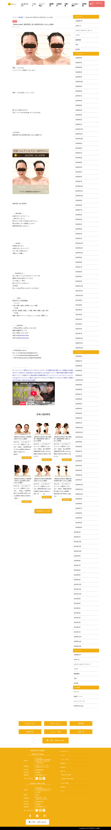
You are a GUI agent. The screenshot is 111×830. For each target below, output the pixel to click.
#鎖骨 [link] (66, 373)
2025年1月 (78, 124)
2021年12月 (79, 286)
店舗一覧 (67, 4)
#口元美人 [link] (19, 380)
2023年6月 (78, 214)
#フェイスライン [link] (23, 378)
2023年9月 (78, 200)
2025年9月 (78, 86)
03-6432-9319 (39, 801)
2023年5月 (78, 219)
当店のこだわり (55, 723)
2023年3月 (78, 229)
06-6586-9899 (39, 769)
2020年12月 (79, 338)
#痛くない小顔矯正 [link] (61, 370)
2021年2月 (78, 329)
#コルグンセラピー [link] (40, 370)
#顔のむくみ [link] (41, 373)
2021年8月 (78, 305)
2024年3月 (78, 172)
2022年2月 (78, 281)
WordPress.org (78, 706)
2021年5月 (78, 314)
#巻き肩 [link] (24, 380)
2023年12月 (79, 186)
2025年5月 (78, 105)
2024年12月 (79, 129)
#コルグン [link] (30, 370)
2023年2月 (78, 233)
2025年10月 (79, 81)
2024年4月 (78, 167)
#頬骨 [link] (62, 373)
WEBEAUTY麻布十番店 (67, 778)
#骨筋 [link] (25, 370)
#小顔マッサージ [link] (50, 373)
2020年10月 (79, 348)
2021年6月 (78, 310)
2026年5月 (78, 72)
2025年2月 (78, 119)
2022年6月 (78, 271)
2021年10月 (79, 295)
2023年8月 (78, 205)
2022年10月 (79, 252)
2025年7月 (78, 96)
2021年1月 (78, 333)
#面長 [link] (58, 373)
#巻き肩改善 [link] (31, 380)
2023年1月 (78, 238)
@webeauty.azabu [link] (23, 338)
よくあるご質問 (75, 4)
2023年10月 (79, 195)
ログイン (76, 691)
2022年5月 (78, 276)
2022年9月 (78, 257)
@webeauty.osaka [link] (23, 335)
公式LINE (38, 772)
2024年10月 (79, 138)
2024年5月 (78, 162)
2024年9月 (78, 143)
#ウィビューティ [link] (17, 370)
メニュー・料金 (42, 4)
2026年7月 (78, 62)
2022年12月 (79, 243)
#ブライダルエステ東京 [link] (59, 378)
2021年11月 (79, 291)
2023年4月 (78, 224)
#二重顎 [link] (69, 378)
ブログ (77, 35)
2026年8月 (78, 58)
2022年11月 (79, 248)
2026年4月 (78, 77)
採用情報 (84, 4)
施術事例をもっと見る (43, 511)
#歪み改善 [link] (33, 375)
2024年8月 (78, 148)
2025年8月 (78, 91)
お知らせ (78, 25)
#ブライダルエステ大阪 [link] (44, 378)
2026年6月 (78, 67)
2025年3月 (78, 115)
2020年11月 (79, 343)
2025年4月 (78, 110)
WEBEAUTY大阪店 (37, 750)
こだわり (34, 4)
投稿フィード (78, 696)
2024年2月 (78, 176)
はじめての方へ (24, 4)
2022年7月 (78, 267)
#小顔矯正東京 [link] (41, 375)
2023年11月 (79, 191)
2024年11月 (79, 134)
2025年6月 (78, 100)
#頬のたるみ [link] (33, 378)
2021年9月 (78, 300)
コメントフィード (79, 701)
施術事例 (51, 4)
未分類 (77, 49)
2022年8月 (78, 262)
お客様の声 (59, 4)
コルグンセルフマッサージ (83, 30)
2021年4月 (78, 319)
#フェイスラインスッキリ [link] (54, 375)
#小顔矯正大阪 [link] (50, 370)
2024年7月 (78, 153)
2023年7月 (78, 210)
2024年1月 (78, 181)
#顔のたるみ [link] (33, 373)
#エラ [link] (28, 375)
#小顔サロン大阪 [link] (23, 373)
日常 (76, 44)
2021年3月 (78, 324)
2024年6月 (78, 157)
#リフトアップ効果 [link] (20, 375)
